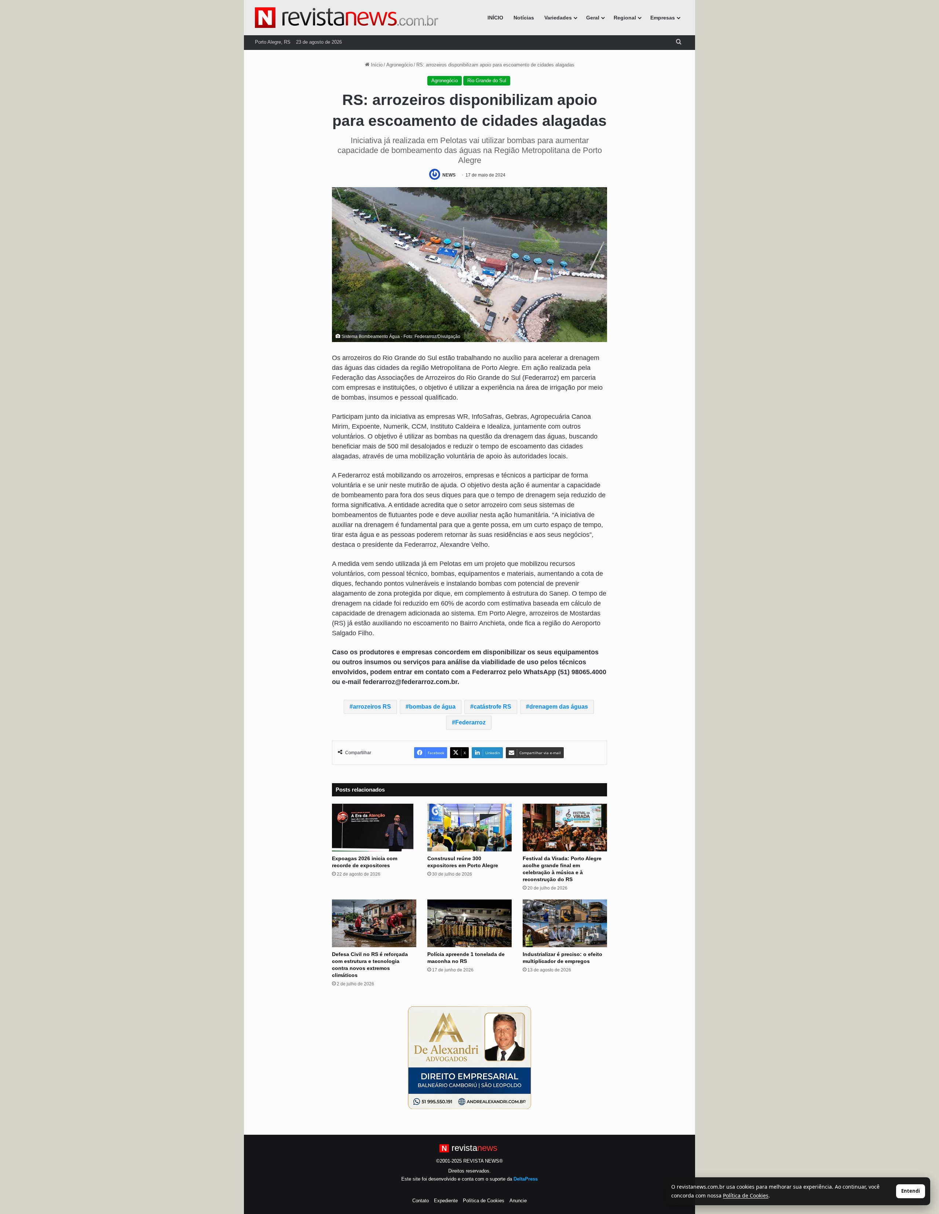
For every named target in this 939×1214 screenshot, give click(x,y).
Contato (420, 1200)
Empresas (662, 18)
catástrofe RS (492, 707)
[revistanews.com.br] (346, 17)
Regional (625, 18)
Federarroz (470, 722)
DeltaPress (526, 1179)
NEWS (449, 175)
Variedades (558, 18)
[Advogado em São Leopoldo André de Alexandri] (469, 1057)
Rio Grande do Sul (486, 80)
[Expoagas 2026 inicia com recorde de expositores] (374, 827)
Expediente (446, 1200)
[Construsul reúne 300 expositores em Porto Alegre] (469, 827)
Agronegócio (399, 65)
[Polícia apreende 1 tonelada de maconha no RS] (469, 923)
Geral (592, 18)
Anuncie (518, 1200)
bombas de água (432, 707)
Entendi (910, 1191)
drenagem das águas (558, 707)
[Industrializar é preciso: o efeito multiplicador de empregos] (565, 923)
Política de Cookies (483, 1200)
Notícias (524, 18)
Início (376, 65)
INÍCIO (495, 18)
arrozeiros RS (372, 707)
